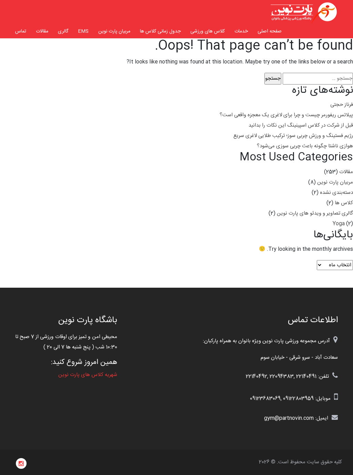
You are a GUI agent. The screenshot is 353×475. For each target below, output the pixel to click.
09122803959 (298, 398)
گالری (63, 31)
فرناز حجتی (341, 104)
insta (21, 463)
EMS (83, 31)
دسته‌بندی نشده (336, 192)
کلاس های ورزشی (207, 31)
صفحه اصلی (270, 31)
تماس (20, 31)
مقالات (42, 31)
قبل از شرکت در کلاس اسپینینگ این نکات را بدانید (301, 125)
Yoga (339, 223)
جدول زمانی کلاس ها (160, 31)
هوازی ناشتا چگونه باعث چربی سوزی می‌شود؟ (305, 146)
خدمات (241, 31)
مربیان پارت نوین (114, 31)
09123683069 (265, 398)
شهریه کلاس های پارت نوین (87, 374)
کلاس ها (344, 203)
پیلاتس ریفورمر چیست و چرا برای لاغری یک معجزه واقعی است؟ (286, 115)
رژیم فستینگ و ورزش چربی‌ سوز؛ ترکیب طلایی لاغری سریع (293, 135)
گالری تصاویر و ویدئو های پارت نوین (315, 213)
